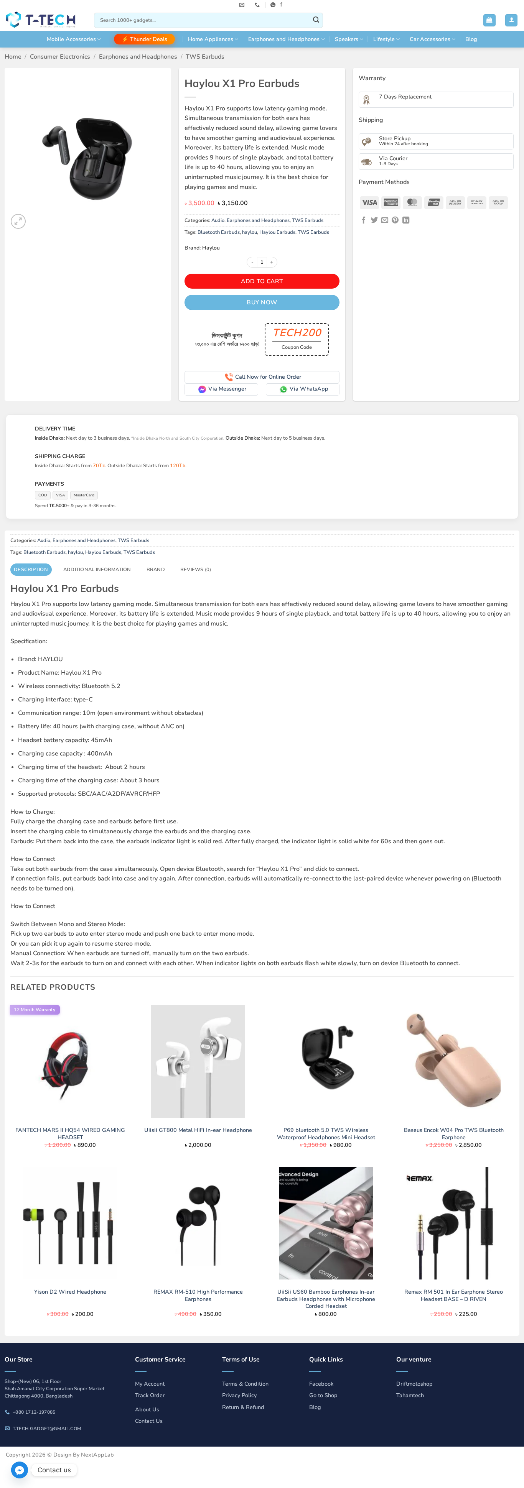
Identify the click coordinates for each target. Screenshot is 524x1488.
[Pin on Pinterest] (395, 221)
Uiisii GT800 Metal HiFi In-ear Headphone (198, 1130)
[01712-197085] (258, 5)
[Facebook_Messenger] (19, 1470)
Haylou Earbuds (277, 232)
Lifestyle (384, 39)
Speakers (346, 39)
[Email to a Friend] (384, 221)
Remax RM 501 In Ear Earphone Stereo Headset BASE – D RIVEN (453, 1295)
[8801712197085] (273, 5)
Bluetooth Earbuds (219, 232)
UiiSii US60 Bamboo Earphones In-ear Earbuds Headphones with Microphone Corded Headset (326, 1299)
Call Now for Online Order (268, 377)
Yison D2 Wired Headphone (70, 1292)
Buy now (262, 302)
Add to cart (262, 281)
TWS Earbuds (205, 57)
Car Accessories (430, 39)
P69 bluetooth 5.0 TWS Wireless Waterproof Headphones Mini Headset (326, 1134)
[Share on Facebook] (363, 221)
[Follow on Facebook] (281, 4)
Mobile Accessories (71, 39)
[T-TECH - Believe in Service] (44, 20)
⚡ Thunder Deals (144, 39)
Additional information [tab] (97, 569)
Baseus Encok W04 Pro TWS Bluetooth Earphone (454, 1134)
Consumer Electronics (60, 57)
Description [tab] (31, 569)
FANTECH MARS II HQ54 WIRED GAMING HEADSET (70, 1134)
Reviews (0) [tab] (195, 569)
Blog (471, 39)
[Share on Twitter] (374, 221)
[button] (489, 20)
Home (13, 57)
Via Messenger (227, 389)
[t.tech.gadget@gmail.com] (242, 5)
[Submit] (316, 20)
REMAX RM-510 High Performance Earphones (198, 1295)
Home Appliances (210, 39)
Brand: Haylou (202, 247)
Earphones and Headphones (284, 39)
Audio (217, 220)
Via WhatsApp (309, 389)
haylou (249, 232)
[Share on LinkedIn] (405, 221)
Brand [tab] (156, 569)
